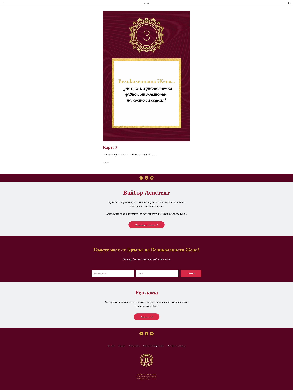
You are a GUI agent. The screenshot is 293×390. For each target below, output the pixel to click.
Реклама (121, 346)
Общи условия (134, 346)
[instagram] (146, 178)
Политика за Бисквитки (176, 346)
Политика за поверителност (153, 346)
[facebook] (141, 178)
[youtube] (152, 178)
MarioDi (153, 379)
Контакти (111, 346)
